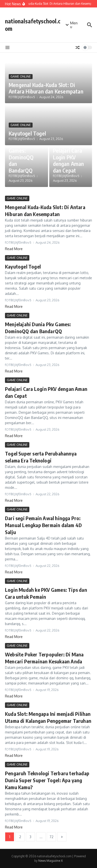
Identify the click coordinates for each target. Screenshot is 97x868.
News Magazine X (50, 861)
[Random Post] (78, 47)
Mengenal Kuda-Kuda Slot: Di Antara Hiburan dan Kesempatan (46, 88)
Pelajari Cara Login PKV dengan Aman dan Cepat (68, 160)
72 (51, 837)
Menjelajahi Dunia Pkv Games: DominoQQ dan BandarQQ (22, 154)
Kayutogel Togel (27, 133)
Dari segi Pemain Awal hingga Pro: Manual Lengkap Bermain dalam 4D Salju (43, 525)
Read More (14, 249)
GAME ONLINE (20, 76)
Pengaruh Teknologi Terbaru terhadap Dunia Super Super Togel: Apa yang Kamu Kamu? (47, 780)
